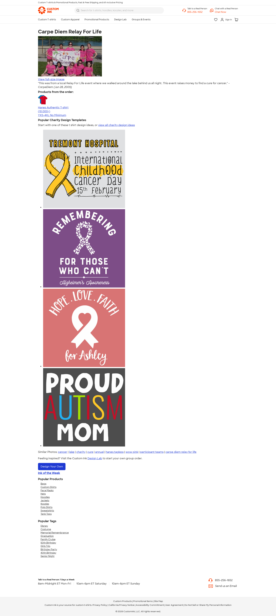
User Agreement (174, 605)
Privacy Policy (99, 605)
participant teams (152, 452)
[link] (48, 10)
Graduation (47, 536)
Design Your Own (52, 466)
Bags (43, 483)
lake (71, 452)
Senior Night (47, 556)
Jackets (45, 500)
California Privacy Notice (121, 605)
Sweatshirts (47, 510)
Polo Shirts (46, 507)
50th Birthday (48, 542)
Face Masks (47, 490)
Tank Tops (46, 514)
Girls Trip (45, 546)
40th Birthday (48, 552)
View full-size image (51, 79)
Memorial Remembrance (55, 532)
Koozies (45, 503)
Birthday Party (49, 549)
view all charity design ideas (116, 125)
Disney (44, 526)
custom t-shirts (84, 605)
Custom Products (122, 601)
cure (90, 452)
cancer (62, 452)
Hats (43, 493)
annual (99, 452)
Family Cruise (48, 539)
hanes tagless (115, 452)
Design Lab (95, 458)
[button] (226, 12)
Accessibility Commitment (150, 605)
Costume (46, 529)
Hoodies (45, 497)
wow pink (132, 452)
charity (80, 452)
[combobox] (119, 10)
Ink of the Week (49, 473)
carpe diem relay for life (180, 452)
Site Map (158, 601)
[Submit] (78, 10)
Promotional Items (143, 601)
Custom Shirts (48, 487)
